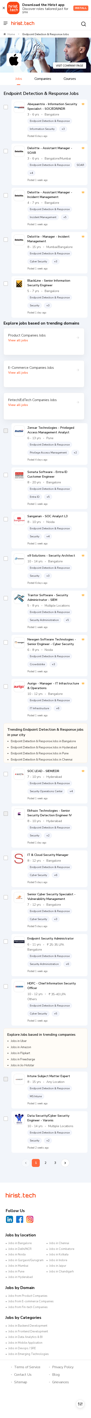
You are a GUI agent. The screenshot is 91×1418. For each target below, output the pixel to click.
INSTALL (81, 8)
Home (11, 34)
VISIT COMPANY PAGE (69, 65)
